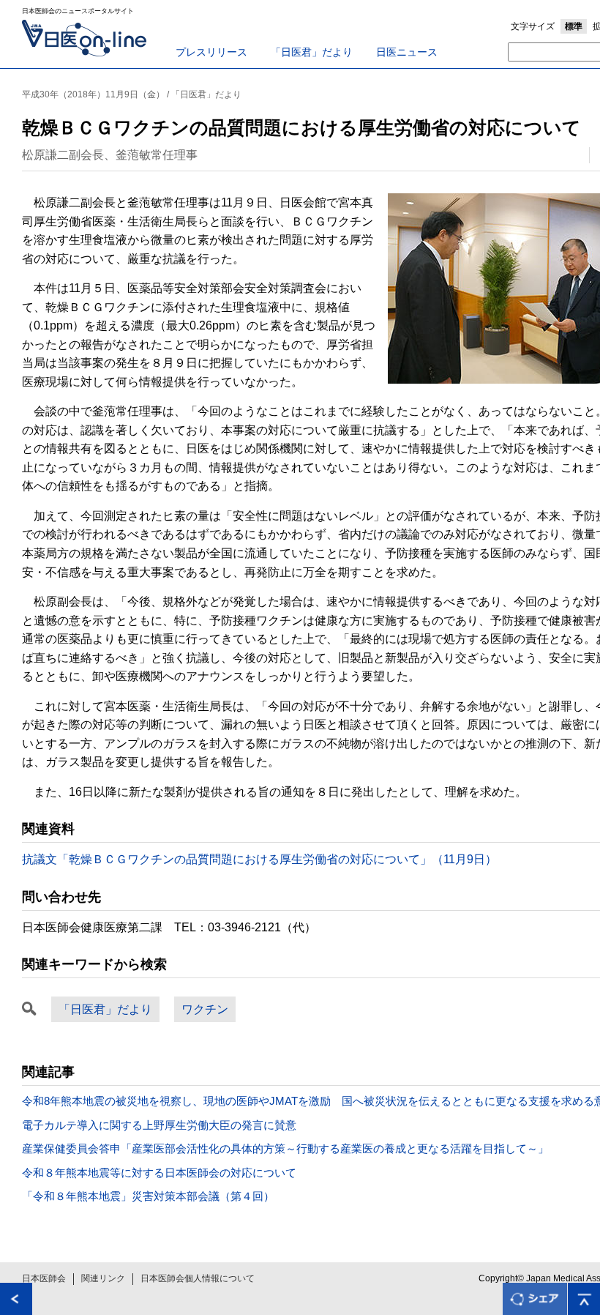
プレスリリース (211, 52)
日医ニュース (407, 52)
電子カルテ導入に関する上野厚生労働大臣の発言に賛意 (159, 1125)
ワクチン (204, 1009)
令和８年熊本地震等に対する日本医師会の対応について (159, 1172)
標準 (573, 26)
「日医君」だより (312, 52)
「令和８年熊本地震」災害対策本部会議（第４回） (148, 1196)
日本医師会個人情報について (197, 1278)
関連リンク (103, 1278)
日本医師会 (44, 1278)
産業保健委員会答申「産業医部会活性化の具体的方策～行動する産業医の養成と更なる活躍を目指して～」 (285, 1148)
